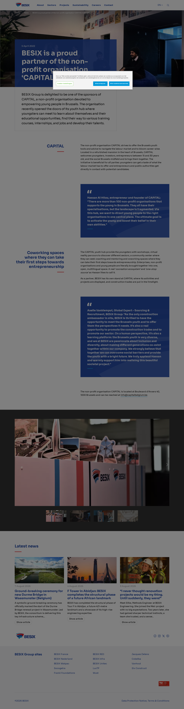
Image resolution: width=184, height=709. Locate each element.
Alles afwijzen (100, 83)
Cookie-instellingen (64, 83)
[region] (93, 80)
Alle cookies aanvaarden (119, 83)
